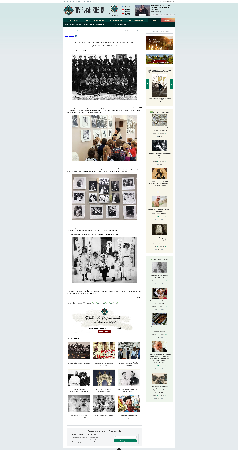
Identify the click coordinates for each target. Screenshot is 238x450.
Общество (118, 24)
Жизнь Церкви (69, 24)
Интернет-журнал (116, 20)
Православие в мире (82, 24)
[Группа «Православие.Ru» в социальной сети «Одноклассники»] (67, 1)
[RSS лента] (90, 1)
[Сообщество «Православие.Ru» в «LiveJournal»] (76, 1)
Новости (154, 20)
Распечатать (141, 30)
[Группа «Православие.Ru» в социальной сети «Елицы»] (82, 1)
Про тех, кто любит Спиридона (159, 301)
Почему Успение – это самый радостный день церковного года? (159, 182)
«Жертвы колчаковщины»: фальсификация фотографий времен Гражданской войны (159, 388)
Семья (111, 24)
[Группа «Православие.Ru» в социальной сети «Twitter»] (73, 1)
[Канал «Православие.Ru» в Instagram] (87, 1)
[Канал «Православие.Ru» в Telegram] (84, 1)
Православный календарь (114, 14)
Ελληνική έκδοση (128, 6)
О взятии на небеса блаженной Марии (159, 128)
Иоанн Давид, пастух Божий (159, 275)
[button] (140, 15)
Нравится (71, 36)
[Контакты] (93, 1)
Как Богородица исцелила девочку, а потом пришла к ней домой (159, 328)
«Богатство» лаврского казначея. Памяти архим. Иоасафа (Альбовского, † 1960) (159, 239)
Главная (67, 30)
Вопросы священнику (137, 20)
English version (127, 13)
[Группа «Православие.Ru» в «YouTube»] (79, 1)
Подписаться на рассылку (168, 1)
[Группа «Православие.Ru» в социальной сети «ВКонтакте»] (64, 1)
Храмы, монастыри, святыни (98, 24)
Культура (126, 24)
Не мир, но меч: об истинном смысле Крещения (159, 210)
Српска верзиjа (127, 10)
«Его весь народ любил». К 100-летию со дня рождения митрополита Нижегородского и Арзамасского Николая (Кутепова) (159, 357)
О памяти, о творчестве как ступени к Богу (159, 154)
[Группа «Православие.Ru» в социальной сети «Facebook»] (70, 1)
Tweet (66, 36)
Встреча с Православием (95, 20)
